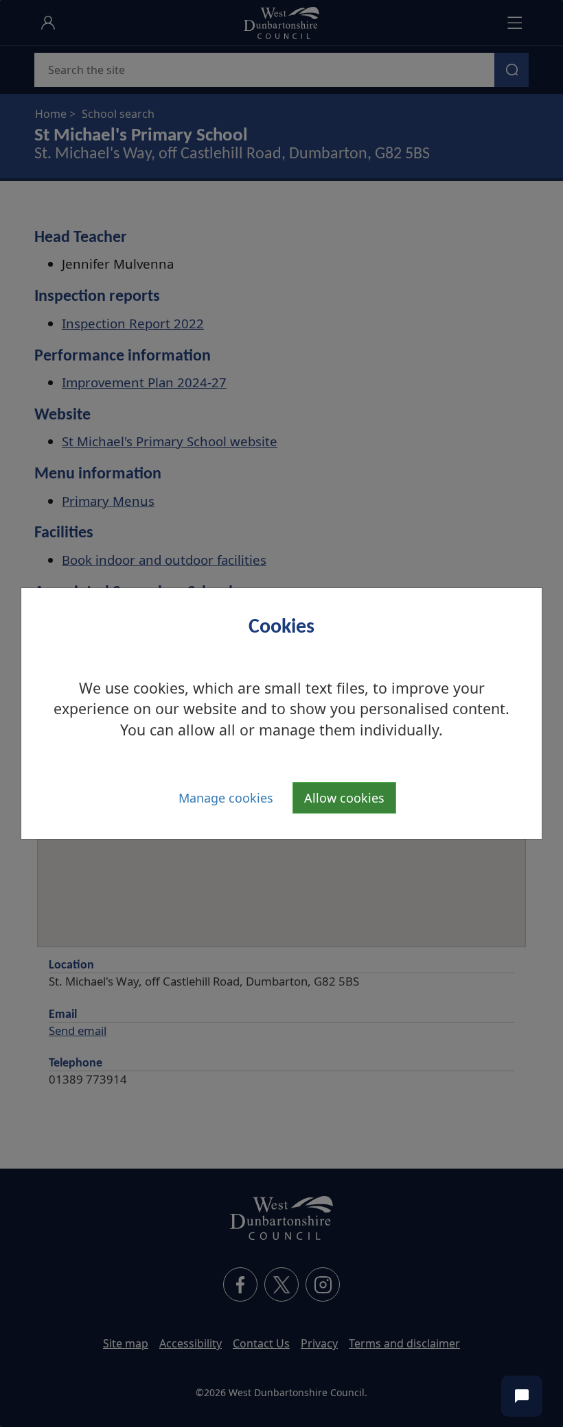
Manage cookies (226, 798)
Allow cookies (344, 798)
